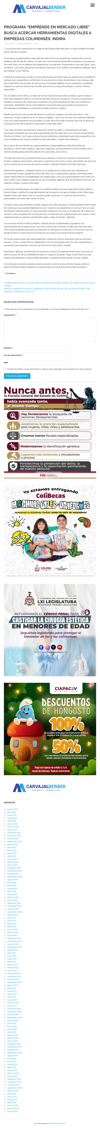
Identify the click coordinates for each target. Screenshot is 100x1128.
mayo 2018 (12, 1099)
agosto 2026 (12, 809)
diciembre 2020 (14, 1008)
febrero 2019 (13, 1073)
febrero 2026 (13, 826)
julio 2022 (11, 953)
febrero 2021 (13, 1002)
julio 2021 (11, 988)
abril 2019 (11, 1067)
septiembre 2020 (14, 1017)
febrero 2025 (13, 862)
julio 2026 (11, 812)
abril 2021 (11, 997)
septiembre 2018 (14, 1087)
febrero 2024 (13, 897)
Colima (36, 44)
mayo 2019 (12, 1064)
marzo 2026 (12, 823)
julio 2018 (11, 1093)
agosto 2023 (12, 914)
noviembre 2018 (14, 1082)
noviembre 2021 (14, 976)
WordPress (53, 1123)
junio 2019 (11, 1061)
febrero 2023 (13, 932)
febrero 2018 (13, 1108)
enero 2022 (12, 970)
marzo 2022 (12, 964)
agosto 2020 (12, 1020)
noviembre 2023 (14, 906)
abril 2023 (11, 926)
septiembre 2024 (14, 876)
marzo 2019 (12, 1070)
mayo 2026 (12, 818)
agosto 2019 (12, 1055)
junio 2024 (11, 885)
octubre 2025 (13, 838)
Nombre (8, 347)
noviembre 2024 (14, 870)
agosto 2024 (12, 879)
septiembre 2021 (14, 982)
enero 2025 (12, 865)
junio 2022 (11, 955)
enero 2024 (12, 900)
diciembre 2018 (14, 1079)
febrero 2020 (13, 1038)
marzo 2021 (12, 999)
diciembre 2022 (14, 938)
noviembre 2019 (14, 1046)
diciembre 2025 (14, 832)
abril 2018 (11, 1102)
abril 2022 (11, 961)
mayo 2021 (12, 994)
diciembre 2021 (14, 973)
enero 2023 (12, 935)
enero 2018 (12, 1111)
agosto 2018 (12, 1090)
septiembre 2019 (14, 1052)
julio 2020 (11, 1023)
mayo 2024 (12, 888)
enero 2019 (12, 1076)
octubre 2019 (13, 1049)
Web (6, 362)
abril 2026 (11, 821)
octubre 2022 (13, 944)
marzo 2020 (12, 1035)
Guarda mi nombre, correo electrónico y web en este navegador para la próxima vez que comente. (49, 369)
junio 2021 (11, 991)
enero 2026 (12, 829)
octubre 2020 (13, 1014)
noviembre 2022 (14, 941)
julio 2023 (11, 917)
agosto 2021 (12, 985)
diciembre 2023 (14, 903)
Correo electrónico (13, 355)
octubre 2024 (13, 873)
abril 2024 (11, 891)
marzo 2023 (12, 929)
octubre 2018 (13, 1085)
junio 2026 (11, 815)
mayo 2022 (12, 958)
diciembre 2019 (14, 1043)
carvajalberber (23, 44)
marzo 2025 (12, 859)
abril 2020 (11, 1032)
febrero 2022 (13, 967)
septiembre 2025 (14, 841)
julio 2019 (11, 1058)
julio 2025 (11, 847)
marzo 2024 (12, 894)
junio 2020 (11, 1026)
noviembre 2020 (14, 1011)
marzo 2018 (12, 1105)
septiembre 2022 (14, 947)
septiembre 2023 (14, 911)
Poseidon (62, 1123)
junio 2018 (11, 1096)
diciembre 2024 (14, 867)
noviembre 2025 (14, 835)
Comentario (10, 315)
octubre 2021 (13, 979)
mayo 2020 (12, 1029)
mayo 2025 (12, 853)
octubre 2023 (13, 909)
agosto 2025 (12, 844)
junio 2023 (11, 920)
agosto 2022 (12, 950)
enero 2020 (12, 1041)
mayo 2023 (12, 923)
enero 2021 (12, 1005)
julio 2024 (11, 882)
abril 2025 (11, 856)
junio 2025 (11, 850)
